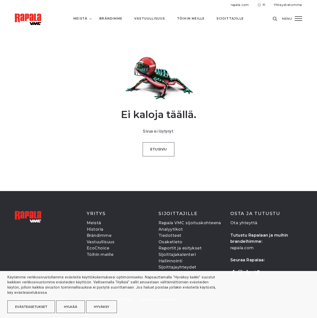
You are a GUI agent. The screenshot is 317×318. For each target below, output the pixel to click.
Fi (264, 5)
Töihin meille (100, 254)
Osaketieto (170, 242)
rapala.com (240, 5)
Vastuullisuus (100, 242)
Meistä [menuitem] (80, 18)
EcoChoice (98, 248)
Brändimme (99, 235)
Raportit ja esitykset (180, 248)
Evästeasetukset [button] (31, 307)
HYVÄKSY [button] (101, 307)
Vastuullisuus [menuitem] (149, 18)
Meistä (94, 222)
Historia (95, 229)
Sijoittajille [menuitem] (230, 18)
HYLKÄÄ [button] (70, 307)
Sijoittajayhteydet (177, 267)
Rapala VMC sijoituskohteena (189, 222)
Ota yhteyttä (244, 222)
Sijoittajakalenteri (177, 254)
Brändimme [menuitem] (110, 18)
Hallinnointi (170, 261)
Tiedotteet (170, 235)
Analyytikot (170, 229)
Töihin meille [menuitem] (191, 18)
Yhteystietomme (288, 5)
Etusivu (158, 149)
